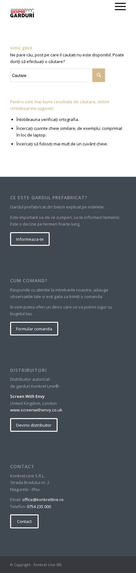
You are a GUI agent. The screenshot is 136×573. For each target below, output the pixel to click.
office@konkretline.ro (43, 499)
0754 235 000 (39, 506)
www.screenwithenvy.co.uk (36, 410)
